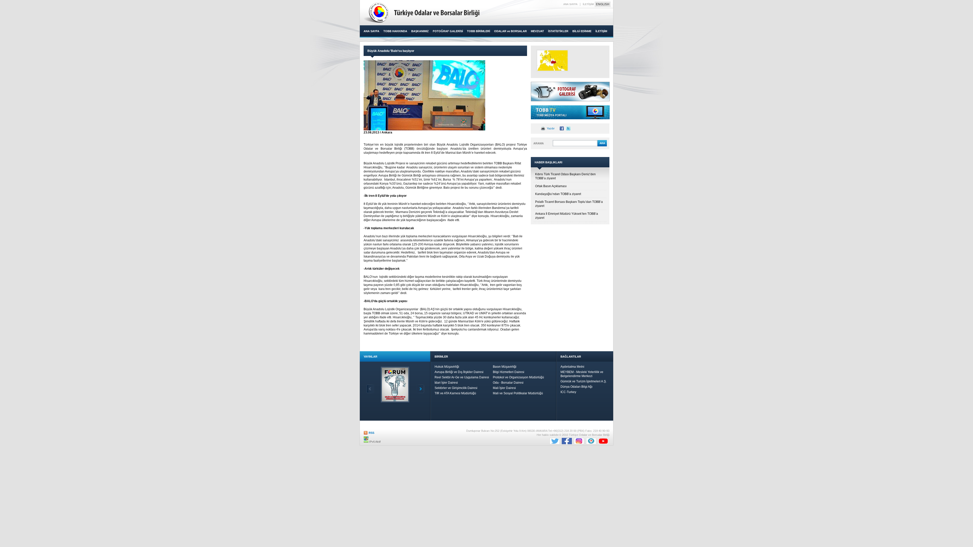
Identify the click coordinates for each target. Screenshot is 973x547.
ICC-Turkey (568, 392)
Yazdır (551, 128)
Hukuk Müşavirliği (447, 366)
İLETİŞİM (588, 4)
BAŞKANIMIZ (420, 31)
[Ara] (602, 145)
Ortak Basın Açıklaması (551, 186)
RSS (371, 432)
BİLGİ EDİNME (581, 31)
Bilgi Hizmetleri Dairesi (508, 372)
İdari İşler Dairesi (446, 382)
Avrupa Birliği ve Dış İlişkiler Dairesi (459, 372)
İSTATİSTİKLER (558, 31)
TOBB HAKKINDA (395, 31)
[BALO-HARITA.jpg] (552, 60)
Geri (370, 388)
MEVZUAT (537, 31)
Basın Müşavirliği (504, 366)
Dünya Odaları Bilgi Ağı (576, 386)
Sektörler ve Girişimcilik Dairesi (456, 388)
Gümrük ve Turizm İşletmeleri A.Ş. (583, 381)
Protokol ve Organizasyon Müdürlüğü (518, 377)
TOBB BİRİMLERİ (478, 31)
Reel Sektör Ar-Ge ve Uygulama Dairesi (462, 377)
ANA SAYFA (570, 4)
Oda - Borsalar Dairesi (508, 382)
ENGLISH (602, 4)
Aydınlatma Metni (572, 366)
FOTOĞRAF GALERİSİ (448, 31)
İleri (420, 388)
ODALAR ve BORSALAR (510, 31)
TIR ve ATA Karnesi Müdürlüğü (455, 393)
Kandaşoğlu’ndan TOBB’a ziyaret (558, 194)
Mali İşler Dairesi (504, 388)
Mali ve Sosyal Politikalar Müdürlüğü (518, 393)
